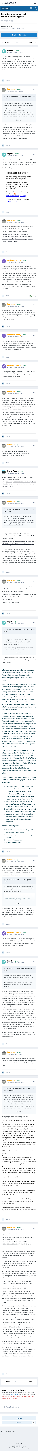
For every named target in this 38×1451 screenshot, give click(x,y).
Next (31, 42)
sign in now (14, 1394)
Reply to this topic (19, 35)
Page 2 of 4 (19, 42)
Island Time (7, 26)
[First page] (2, 42)
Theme (18, 1443)
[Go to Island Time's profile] (4, 472)
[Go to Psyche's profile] (4, 51)
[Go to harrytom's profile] (4, 90)
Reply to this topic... (12, 1407)
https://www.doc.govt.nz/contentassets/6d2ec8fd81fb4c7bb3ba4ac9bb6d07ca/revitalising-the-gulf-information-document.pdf (19, 544)
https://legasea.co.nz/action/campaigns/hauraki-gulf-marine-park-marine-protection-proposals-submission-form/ (19, 484)
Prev (7, 42)
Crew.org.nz (9, 2)
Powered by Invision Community (19, 1448)
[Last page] (35, 42)
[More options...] (34, 51)
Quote (8, 80)
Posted (15, 52)
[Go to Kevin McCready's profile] (4, 261)
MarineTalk (20, 28)
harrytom (29, 629)
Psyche (10, 50)
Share (19, 1418)
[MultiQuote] (3, 80)
